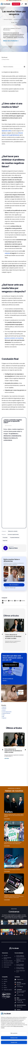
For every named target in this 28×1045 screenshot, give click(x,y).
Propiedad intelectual (14, 537)
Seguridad (5, 540)
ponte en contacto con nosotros (14, 338)
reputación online (6, 130)
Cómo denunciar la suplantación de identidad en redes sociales (13, 636)
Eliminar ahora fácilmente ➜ (10, 40)
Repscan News (13, 548)
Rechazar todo (14, 1037)
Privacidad (5, 537)
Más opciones (14, 1033)
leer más (6, 758)
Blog (14, 17)
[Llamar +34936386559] (22, 3)
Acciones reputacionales (13, 534)
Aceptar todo (14, 1042)
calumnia (7, 253)
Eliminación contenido (8, 19)
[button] (25, 4)
